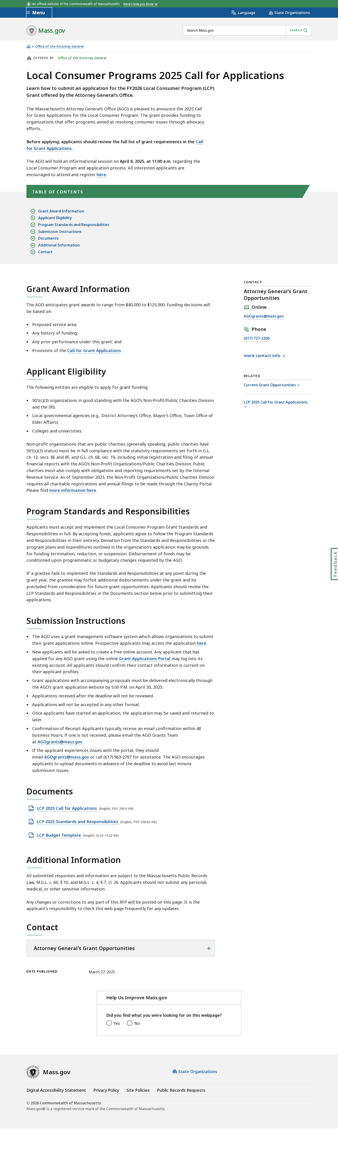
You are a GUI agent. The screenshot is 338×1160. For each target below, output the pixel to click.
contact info (262, 355)
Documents (48, 238)
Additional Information (59, 245)
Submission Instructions (60, 231)
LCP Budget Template (59, 835)
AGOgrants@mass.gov (264, 316)
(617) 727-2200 (256, 338)
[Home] (28, 46)
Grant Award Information (61, 211)
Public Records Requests (181, 1090)
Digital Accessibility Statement (56, 1090)
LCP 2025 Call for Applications (67, 808)
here (101, 174)
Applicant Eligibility (55, 217)
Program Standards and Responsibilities (73, 224)
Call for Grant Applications (94, 350)
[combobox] (247, 30)
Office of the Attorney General (59, 47)
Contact (45, 251)
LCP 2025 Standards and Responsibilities (78, 822)
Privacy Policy (106, 1090)
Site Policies (138, 1090)
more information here (72, 490)
